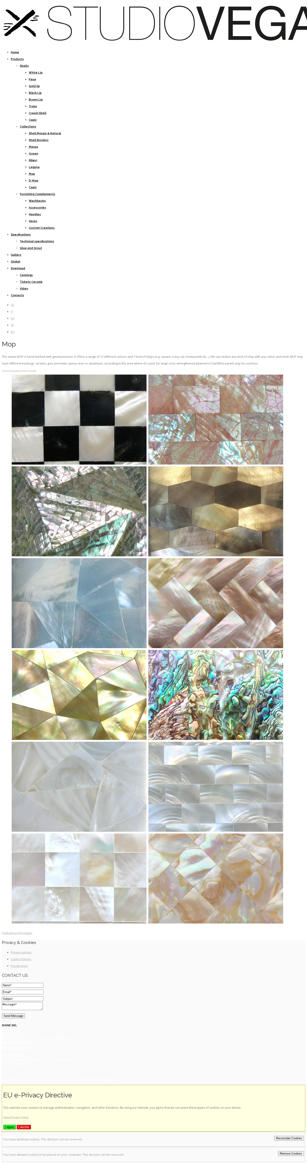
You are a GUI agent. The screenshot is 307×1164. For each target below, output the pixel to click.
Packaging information (17, 933)
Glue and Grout (31, 248)
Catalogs (26, 275)
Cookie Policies (21, 959)
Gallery (16, 254)
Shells (24, 65)
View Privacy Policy (16, 1117)
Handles (35, 214)
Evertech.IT (109, 1079)
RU (13, 332)
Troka (33, 106)
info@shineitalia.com (17, 1047)
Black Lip (35, 92)
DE (12, 305)
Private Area (19, 966)
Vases (33, 221)
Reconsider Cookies (289, 1138)
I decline (23, 1127)
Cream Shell (37, 113)
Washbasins (37, 200)
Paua (32, 79)
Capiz (33, 119)
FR (12, 325)
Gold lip (34, 86)
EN (12, 318)
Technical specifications (37, 241)
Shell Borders (39, 140)
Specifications (21, 234)
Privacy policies (21, 952)
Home (15, 52)
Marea (33, 146)
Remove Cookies (291, 1153)
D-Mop (33, 180)
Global (15, 261)
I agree (9, 1127)
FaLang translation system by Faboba (19, 370)
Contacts (17, 295)
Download (18, 268)
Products (17, 59)
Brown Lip (36, 99)
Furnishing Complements (37, 194)
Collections (28, 126)
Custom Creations (42, 227)
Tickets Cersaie (31, 281)
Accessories (37, 207)
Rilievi (33, 160)
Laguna (34, 167)
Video (24, 288)
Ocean (33, 153)
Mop (32, 173)
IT (12, 312)
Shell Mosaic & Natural (45, 133)
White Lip (35, 72)
